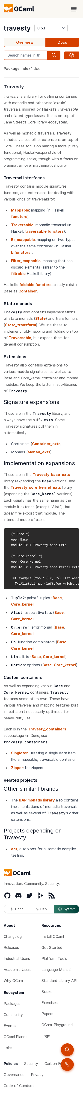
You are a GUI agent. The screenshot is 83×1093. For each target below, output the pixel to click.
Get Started (52, 947)
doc (37, 68)
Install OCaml (53, 936)
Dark (43, 909)
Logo (46, 1035)
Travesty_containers (47, 729)
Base (57, 597)
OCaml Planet (15, 1036)
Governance (14, 1074)
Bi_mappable (23, 239)
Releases (11, 947)
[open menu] (73, 9)
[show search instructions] (71, 55)
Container (27, 291)
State (40, 318)
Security (31, 1063)
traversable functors (44, 231)
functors (19, 216)
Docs (62, 42)
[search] (67, 1049)
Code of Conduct (19, 1085)
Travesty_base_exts (51, 474)
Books (47, 991)
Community (13, 1014)
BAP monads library (37, 800)
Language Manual (56, 969)
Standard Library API (59, 980)
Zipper (17, 767)
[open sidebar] (67, 1064)
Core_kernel (22, 604)
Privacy (37, 1074)
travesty (17, 28)
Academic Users (17, 969)
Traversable (22, 225)
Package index (17, 68)
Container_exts (46, 443)
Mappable (20, 210)
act (14, 849)
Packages (12, 1003)
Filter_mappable (26, 260)
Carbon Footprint (59, 1063)
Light (19, 909)
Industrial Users (17, 958)
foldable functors (35, 284)
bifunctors (20, 252)
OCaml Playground (57, 1024)
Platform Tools (54, 958)
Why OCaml (14, 980)
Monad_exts (39, 452)
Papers (47, 1013)
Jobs (8, 1047)
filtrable (18, 273)
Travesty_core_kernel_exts (36, 487)
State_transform (20, 325)
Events (10, 1025)
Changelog (13, 936)
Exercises (50, 1002)
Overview (24, 42)
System (69, 909)
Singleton (20, 753)
